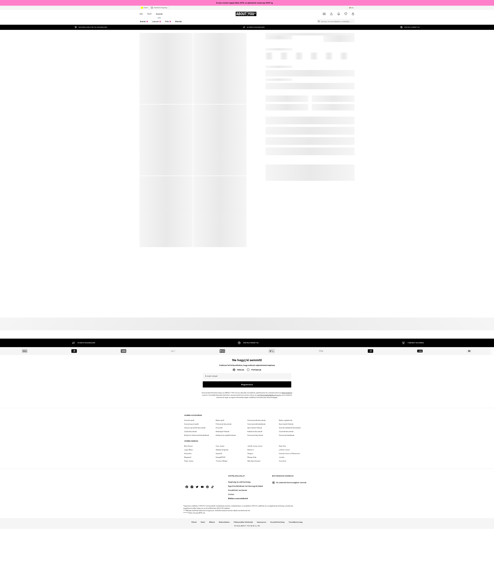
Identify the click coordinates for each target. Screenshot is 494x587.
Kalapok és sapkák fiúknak (226, 362)
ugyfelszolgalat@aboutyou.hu (269, 322)
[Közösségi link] (186, 427)
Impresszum (261, 462)
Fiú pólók (219, 354)
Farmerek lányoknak (255, 362)
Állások (212, 462)
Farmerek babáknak (286, 362)
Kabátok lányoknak (254, 358)
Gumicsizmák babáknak (256, 350)
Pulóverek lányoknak (223, 350)
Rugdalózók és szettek (301, 34)
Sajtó (203, 462)
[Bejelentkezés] (331, 13)
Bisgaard (187, 384)
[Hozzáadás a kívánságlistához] (351, 96)
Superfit (219, 380)
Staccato (188, 380)
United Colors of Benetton (289, 380)
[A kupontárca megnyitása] (324, 13)
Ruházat (285, 34)
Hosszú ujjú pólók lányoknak (194, 354)
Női (141, 14)
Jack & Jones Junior (255, 372)
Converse (282, 387)
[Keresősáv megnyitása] (318, 21)
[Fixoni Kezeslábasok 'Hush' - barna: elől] (165, 68)
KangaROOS (220, 384)
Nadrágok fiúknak (222, 358)
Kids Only (282, 372)
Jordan (281, 384)
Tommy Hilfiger (222, 387)
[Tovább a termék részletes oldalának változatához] (273, 69)
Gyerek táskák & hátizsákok (290, 354)
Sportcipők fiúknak (286, 350)
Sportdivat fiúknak (254, 354)
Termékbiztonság (295, 462)
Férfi (149, 14)
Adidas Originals (222, 376)
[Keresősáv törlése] (352, 21)
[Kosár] (353, 13)
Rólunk (194, 462)
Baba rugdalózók (285, 347)
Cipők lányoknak (190, 358)
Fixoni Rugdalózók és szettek (326, 34)
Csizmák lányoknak (286, 358)
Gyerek (159, 14)
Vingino (250, 380)
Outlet (145, 7)
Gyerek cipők (189, 347)
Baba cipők (220, 347)
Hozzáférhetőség (277, 462)
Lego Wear (188, 376)
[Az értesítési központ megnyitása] (338, 14)
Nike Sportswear (254, 387)
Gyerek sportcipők (191, 350)
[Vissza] (143, 36)
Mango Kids (251, 384)
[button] (310, 86)
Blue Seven (188, 372)
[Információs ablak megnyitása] (353, 2)
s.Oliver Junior (284, 376)
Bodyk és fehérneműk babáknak (196, 362)
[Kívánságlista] (345, 13)
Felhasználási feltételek (243, 462)
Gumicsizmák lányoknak (256, 347)
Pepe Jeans (188, 387)
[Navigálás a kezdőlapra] (198, 417)
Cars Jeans (220, 372)
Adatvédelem (286, 319)
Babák (276, 34)
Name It (250, 376)
